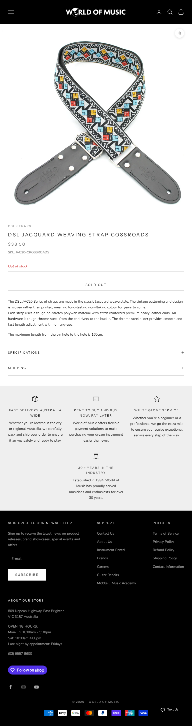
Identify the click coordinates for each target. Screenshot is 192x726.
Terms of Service (165, 533)
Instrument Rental (111, 550)
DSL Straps (20, 226)
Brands (102, 558)
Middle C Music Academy (116, 583)
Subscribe (26, 575)
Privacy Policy (163, 541)
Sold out (96, 285)
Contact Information (168, 566)
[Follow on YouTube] (36, 687)
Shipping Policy (165, 558)
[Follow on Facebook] (10, 687)
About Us (104, 541)
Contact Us (105, 533)
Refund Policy (163, 550)
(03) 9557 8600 (20, 653)
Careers (103, 566)
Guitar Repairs (108, 575)
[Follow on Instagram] (23, 687)
